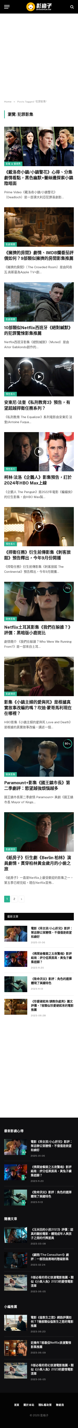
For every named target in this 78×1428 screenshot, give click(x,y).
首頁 (17, 1405)
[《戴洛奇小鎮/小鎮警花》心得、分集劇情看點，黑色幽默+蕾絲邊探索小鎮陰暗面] (39, 146)
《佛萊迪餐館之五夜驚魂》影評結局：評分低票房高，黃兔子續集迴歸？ (51, 958)
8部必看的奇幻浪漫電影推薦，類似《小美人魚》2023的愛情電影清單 (52, 1281)
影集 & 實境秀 (13, 164)
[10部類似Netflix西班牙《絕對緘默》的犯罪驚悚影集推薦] (39, 301)
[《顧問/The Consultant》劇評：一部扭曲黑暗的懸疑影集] (15, 1260)
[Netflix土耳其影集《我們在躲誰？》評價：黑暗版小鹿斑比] (39, 601)
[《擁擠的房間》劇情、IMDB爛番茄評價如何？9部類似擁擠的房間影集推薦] (39, 227)
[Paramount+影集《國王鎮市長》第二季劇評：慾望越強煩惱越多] (39, 757)
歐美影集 (10, 619)
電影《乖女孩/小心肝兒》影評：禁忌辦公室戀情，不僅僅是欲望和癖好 (52, 932)
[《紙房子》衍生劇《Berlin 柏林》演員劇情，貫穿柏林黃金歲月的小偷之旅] (39, 831)
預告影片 (10, 394)
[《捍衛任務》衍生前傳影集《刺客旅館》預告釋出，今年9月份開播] (39, 526)
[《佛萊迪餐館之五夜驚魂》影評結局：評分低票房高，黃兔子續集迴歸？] (15, 959)
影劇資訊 (10, 694)
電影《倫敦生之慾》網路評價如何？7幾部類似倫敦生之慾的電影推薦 (52, 1321)
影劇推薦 (10, 244)
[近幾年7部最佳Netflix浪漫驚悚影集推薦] (15, 1348)
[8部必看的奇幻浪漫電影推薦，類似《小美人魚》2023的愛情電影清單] (15, 1283)
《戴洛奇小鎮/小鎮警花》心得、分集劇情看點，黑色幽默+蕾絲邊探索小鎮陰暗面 (38, 178)
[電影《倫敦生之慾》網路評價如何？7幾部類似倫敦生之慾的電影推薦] (15, 1323)
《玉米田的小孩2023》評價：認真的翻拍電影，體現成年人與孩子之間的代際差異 (52, 1234)
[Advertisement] (39, 57)
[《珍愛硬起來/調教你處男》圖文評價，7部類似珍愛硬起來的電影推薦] (15, 1007)
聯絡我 (60, 1405)
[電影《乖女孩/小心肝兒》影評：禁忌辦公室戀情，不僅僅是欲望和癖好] (15, 934)
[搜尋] (71, 6)
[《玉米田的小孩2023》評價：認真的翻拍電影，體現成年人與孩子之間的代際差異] (15, 1235)
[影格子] (39, 7)
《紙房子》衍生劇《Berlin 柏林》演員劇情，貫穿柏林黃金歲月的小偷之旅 (37, 863)
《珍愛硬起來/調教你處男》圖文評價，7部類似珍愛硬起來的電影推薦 (52, 1005)
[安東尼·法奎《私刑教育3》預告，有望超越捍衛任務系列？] (39, 376)
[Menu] (7, 6)
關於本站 (29, 1405)
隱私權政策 (45, 1405)
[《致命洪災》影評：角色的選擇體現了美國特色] (15, 984)
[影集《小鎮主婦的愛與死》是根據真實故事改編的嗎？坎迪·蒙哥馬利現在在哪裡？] (39, 676)
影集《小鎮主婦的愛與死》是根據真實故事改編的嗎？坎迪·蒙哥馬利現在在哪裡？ (38, 708)
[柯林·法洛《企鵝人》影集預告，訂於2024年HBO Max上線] (39, 451)
